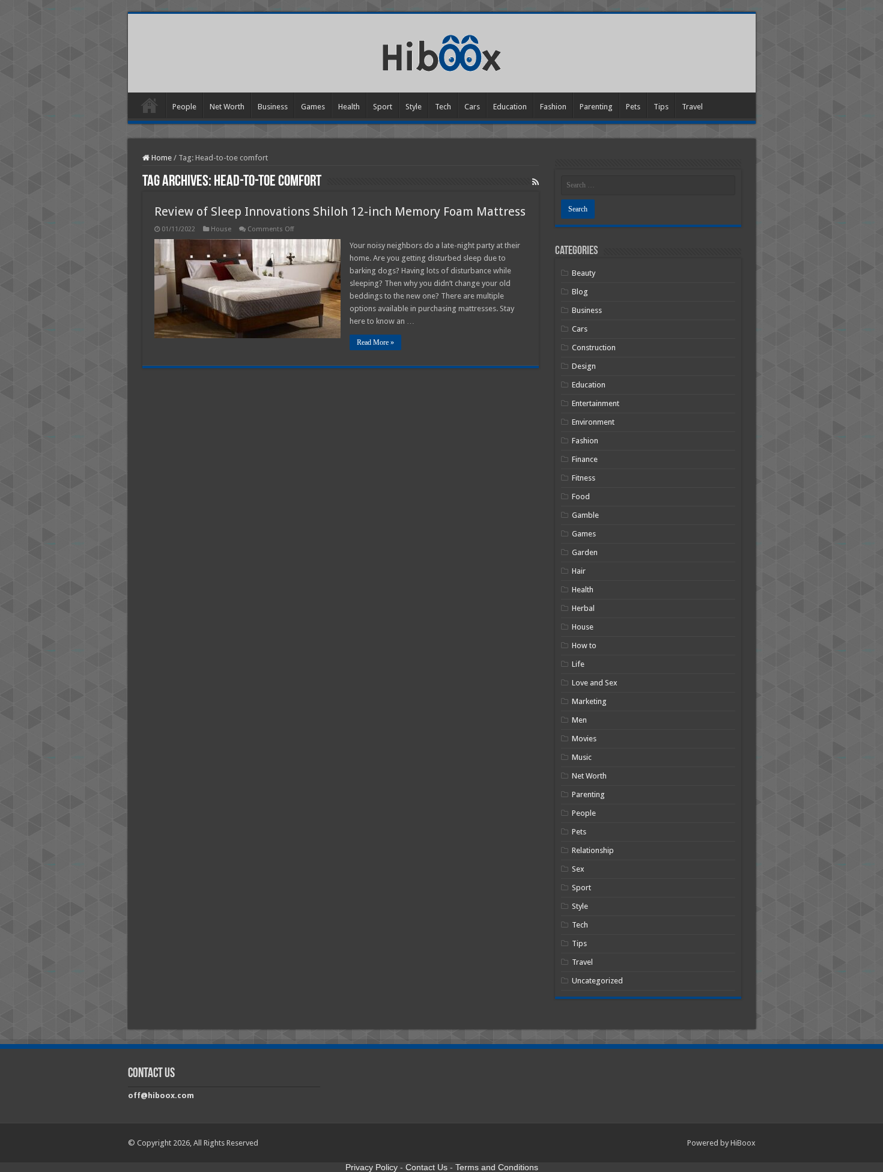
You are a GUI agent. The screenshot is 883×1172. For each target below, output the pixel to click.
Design (584, 366)
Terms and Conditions (496, 1167)
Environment (593, 422)
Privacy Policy (371, 1167)
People (184, 106)
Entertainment (595, 403)
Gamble (585, 515)
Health (349, 106)
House (221, 229)
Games (313, 106)
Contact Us (426, 1167)
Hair (579, 570)
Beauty (583, 273)
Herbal (583, 608)
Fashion (553, 106)
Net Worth (227, 106)
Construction (594, 347)
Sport (382, 106)
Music (582, 757)
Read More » (375, 342)
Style (413, 106)
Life (578, 664)
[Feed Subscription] (535, 182)
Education (510, 106)
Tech (443, 106)
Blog (580, 291)
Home (149, 105)
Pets (633, 106)
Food (581, 496)
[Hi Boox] (442, 51)
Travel (692, 106)
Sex (578, 868)
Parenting (596, 106)
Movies (584, 738)
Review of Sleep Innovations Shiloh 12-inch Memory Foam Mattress (340, 211)
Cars (472, 106)
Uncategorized (597, 980)
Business (273, 106)
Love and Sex (594, 682)
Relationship (593, 850)
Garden (585, 552)
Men (579, 719)
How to (584, 645)
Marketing (589, 701)
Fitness (583, 477)
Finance (585, 459)
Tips (661, 106)
